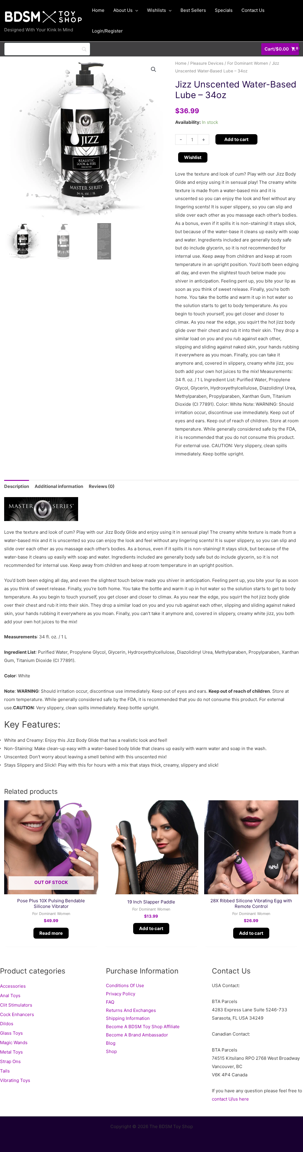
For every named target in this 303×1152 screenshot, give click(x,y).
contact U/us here (230, 1099)
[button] (153, 69)
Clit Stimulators (16, 1005)
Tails (5, 1071)
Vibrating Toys (15, 1080)
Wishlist (193, 157)
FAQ (110, 1002)
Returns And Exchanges (131, 1010)
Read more (51, 933)
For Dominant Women (247, 63)
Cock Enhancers (17, 1014)
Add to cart (236, 139)
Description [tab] (16, 486)
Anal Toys (10, 995)
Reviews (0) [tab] (102, 486)
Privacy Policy (120, 994)
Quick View (51, 889)
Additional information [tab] (59, 486)
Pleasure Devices (206, 63)
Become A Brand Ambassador (137, 1035)
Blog (110, 1043)
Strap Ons (10, 1061)
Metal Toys (11, 1052)
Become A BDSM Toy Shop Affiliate (143, 1026)
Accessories (13, 986)
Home (180, 63)
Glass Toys (11, 1033)
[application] (135, 10)
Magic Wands (14, 1042)
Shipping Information (128, 1018)
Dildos (6, 1023)
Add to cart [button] (151, 928)
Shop (111, 1051)
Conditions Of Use (125, 985)
